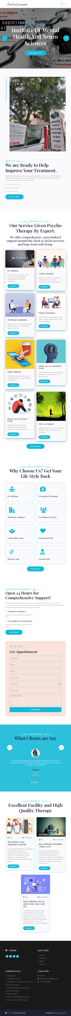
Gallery (41, 961)
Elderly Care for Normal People (17, 1000)
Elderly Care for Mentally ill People (18, 997)
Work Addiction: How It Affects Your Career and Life (34, 904)
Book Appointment (35, 53)
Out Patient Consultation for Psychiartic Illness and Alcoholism (19, 983)
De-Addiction (11, 976)
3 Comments (28, 838)
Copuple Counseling (13, 979)
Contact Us (42, 958)
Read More (13, 286)
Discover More (14, 197)
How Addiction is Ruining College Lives (50, 845)
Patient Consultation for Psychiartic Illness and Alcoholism (17, 989)
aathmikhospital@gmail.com (49, 979)
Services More (35, 446)
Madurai (42, 976)
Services (42, 964)
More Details (35, 569)
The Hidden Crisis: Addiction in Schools (17, 843)
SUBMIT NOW (35, 710)
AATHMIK (11, 1013)
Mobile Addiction (12, 994)
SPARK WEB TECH (60, 1013)
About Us (42, 955)
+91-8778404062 (45, 982)
